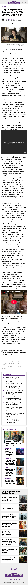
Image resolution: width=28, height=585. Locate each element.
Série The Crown (5, 365)
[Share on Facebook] (9, 23)
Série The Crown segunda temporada (11, 366)
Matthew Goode (5, 363)
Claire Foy (15, 361)
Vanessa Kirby (5, 368)
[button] (14, 356)
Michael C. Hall (14, 363)
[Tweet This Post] (12, 23)
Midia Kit (18, 579)
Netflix (19, 363)
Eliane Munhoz (11, 19)
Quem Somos (11, 579)
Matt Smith (20, 361)
